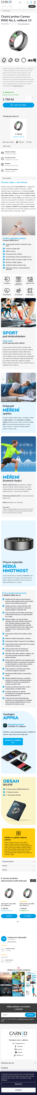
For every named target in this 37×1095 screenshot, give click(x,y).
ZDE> (12, 854)
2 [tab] (19, 921)
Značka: (6, 146)
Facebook (20, 1046)
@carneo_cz (20, 1055)
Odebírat (30, 1015)
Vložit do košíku (20, 105)
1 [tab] (17, 921)
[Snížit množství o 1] (32, 100)
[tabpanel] (18, 129)
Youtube (20, 1052)
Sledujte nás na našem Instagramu (18, 970)
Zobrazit (9, 916)
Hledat (32, 6)
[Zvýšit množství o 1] (32, 97)
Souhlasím (18, 1090)
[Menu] (34, 2)
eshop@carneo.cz (20, 1043)
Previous (31, 880)
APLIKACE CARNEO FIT (13, 741)
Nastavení (18, 1084)
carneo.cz (19, 1049)
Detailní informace (18, 86)
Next (34, 880)
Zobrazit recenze (12, 941)
